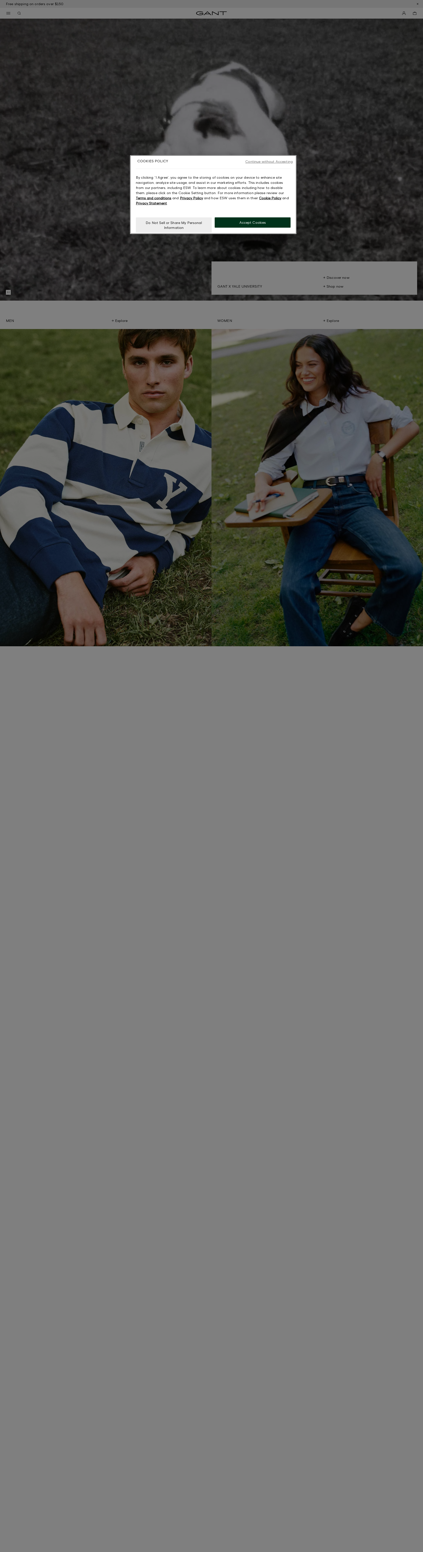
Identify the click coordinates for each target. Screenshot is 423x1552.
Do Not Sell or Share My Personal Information (174, 225)
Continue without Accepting (269, 161)
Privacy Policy (191, 198)
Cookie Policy (270, 198)
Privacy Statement (151, 203)
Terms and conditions (153, 198)
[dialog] (213, 194)
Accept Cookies (252, 223)
